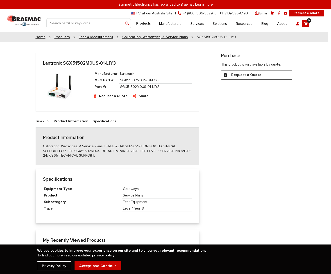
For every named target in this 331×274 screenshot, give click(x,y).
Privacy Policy (54, 266)
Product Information (71, 121)
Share (143, 96)
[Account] (297, 23)
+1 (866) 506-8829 (198, 13)
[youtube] (285, 13)
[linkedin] (272, 13)
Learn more (204, 4)
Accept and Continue (98, 266)
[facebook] (279, 13)
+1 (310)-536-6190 (234, 13)
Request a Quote (306, 13)
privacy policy (103, 255)
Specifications (104, 121)
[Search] (127, 23)
